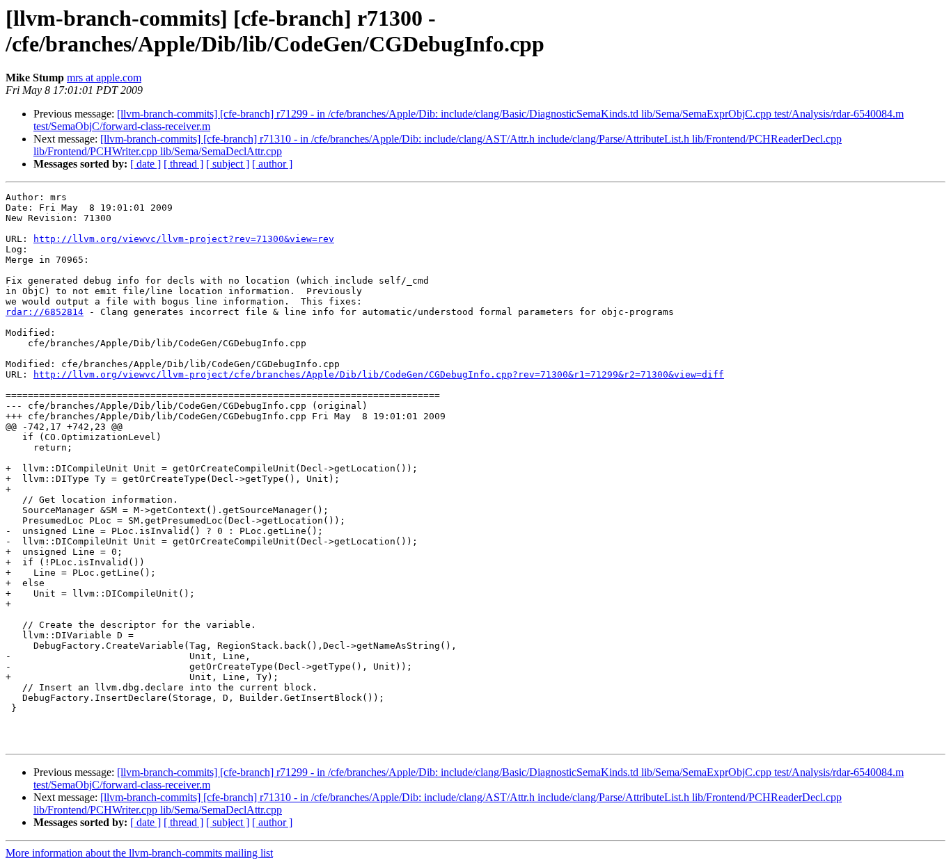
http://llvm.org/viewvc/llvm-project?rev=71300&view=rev (183, 239)
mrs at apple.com (104, 77)
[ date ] (145, 164)
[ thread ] (183, 164)
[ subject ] (227, 164)
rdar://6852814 (45, 312)
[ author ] (272, 164)
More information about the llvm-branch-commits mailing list (139, 853)
